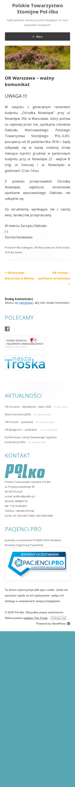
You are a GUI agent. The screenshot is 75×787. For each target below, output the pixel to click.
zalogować (26, 303)
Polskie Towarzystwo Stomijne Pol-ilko (37, 8)
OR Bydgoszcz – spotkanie (21, 429)
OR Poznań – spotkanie (19, 422)
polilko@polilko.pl (24, 496)
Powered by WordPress (51, 623)
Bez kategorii (25, 247)
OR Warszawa (42, 247)
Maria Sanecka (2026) (18, 414)
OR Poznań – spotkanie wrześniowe (54, 278)
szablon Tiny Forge (35, 618)
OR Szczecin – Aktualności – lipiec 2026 (28, 406)
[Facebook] (7, 328)
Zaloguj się (58, 618)
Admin (18, 252)
